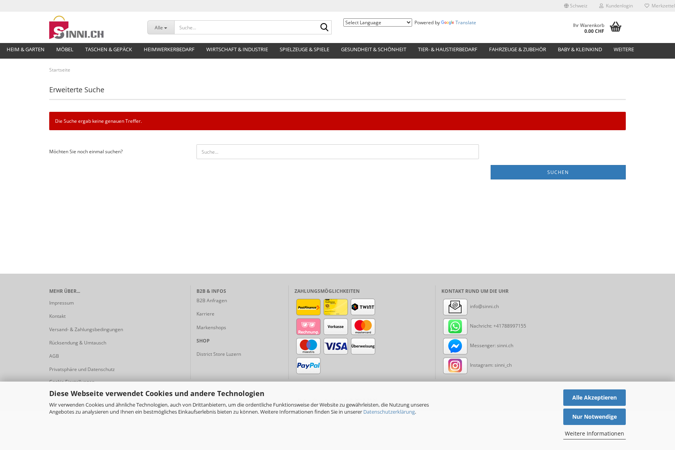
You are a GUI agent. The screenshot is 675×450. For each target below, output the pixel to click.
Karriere (205, 313)
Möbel (64, 49)
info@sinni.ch (484, 306)
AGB (54, 356)
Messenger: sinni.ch (491, 345)
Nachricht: (481, 326)
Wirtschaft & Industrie (237, 49)
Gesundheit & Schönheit (373, 49)
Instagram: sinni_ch (490, 365)
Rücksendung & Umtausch (77, 342)
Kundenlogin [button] (618, 5)
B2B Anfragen (211, 300)
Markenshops (211, 327)
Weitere (624, 49)
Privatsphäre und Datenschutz (82, 369)
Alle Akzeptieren (594, 397)
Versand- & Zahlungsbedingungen (86, 329)
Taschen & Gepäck (108, 49)
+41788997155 (509, 326)
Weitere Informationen (594, 433)
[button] (575, 6)
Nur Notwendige (594, 416)
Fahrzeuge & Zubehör (517, 49)
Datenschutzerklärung (389, 411)
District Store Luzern (218, 354)
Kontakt (57, 316)
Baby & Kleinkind (580, 49)
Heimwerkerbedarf (169, 49)
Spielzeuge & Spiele (304, 49)
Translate (465, 22)
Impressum (61, 302)
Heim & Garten (26, 49)
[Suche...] (324, 28)
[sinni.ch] (92, 27)
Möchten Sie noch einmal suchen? (86, 151)
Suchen (558, 172)
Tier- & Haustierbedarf (447, 49)
